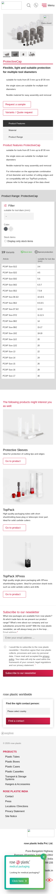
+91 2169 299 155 (36, 5)
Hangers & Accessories (17, 784)
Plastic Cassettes (14, 771)
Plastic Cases (12, 766)
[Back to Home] (11, 5)
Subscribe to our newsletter (20, 673)
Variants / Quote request (19, 112)
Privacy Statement (14, 811)
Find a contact (16, 720)
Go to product (13, 461)
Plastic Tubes (12, 756)
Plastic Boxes (12, 761)
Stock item (28, 252)
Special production (45, 252)
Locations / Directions (16, 806)
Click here (17, 881)
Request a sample (15, 104)
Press (8, 801)
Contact (9, 796)
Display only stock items (20, 241)
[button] (24, 45)
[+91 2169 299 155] (36, 5)
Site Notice (11, 816)
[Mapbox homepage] (7, 733)
